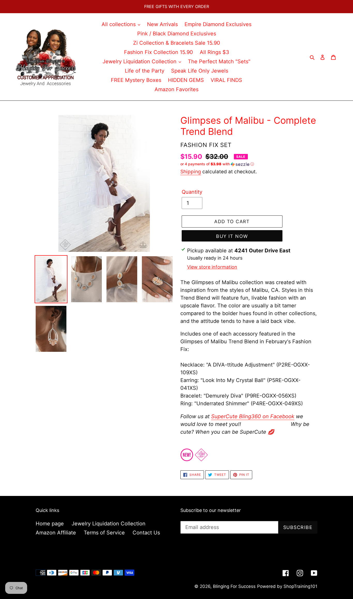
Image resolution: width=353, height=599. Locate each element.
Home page (50, 523)
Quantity (192, 192)
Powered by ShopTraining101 (287, 586)
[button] (217, 164)
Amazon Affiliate (56, 533)
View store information (212, 267)
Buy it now (232, 236)
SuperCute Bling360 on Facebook (252, 416)
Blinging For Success (234, 586)
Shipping (190, 172)
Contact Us (146, 533)
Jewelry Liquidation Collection (108, 523)
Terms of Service (104, 533)
